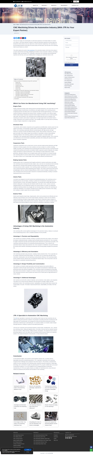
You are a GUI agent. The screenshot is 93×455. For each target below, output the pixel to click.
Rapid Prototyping (68, 85)
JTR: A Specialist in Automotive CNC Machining (23, 97)
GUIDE (17, 24)
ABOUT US (35, 5)
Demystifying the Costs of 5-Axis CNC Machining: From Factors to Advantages (35, 423)
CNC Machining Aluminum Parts (40, 435)
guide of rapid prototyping (70, 111)
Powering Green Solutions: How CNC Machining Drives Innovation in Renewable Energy (51, 389)
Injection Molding (68, 82)
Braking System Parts (20, 86)
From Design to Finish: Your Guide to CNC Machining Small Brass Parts (20, 423)
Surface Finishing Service (69, 77)
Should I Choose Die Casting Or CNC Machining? (51, 405)
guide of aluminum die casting (71, 96)
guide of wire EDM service (70, 117)
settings (13, 452)
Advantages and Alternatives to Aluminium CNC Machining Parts (20, 406)
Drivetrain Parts (18, 83)
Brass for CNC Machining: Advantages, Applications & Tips (35, 388)
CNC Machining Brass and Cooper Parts (42, 440)
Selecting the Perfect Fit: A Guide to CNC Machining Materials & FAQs (19, 388)
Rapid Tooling (67, 87)
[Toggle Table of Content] (37, 79)
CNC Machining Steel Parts (39, 436)
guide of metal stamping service (71, 108)
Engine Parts (18, 82)
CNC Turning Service (69, 75)
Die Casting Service (68, 80)
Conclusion (16, 98)
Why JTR (56, 440)
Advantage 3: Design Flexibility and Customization (24, 94)
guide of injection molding (70, 105)
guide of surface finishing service (71, 116)
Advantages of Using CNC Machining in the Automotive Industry (26, 90)
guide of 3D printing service (70, 94)
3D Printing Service (68, 78)
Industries (56, 436)
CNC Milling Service (68, 73)
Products (56, 435)
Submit (71, 64)
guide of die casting (69, 102)
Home (14, 24)
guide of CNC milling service (70, 99)
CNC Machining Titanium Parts (40, 442)
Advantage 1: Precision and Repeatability (23, 91)
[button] (91, 447)
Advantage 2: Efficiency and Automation (23, 93)
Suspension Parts (19, 85)
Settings (27, 451)
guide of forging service (69, 103)
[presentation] (20, 380)
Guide (55, 438)
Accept (28, 449)
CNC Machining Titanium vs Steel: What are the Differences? (35, 406)
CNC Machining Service (18, 435)
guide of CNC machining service (71, 97)
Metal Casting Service (18, 440)
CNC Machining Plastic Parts (40, 443)
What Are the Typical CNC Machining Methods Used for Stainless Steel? (51, 423)
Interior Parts (18, 87)
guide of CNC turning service (70, 100)
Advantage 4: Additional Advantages (22, 95)
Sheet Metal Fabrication (69, 84)
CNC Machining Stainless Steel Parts (42, 438)
